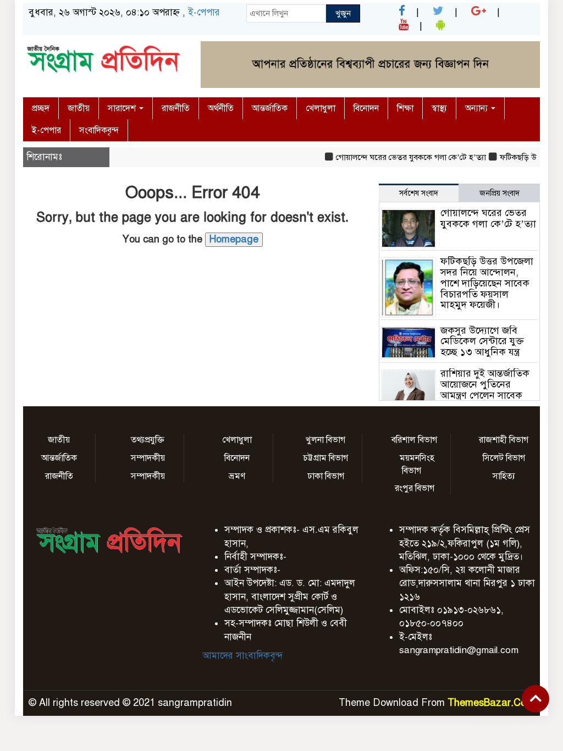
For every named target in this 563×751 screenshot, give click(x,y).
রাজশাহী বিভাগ (503, 439)
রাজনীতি (176, 108)
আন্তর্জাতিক (270, 108)
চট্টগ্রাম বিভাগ (325, 457)
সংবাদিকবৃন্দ (99, 130)
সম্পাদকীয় (148, 457)
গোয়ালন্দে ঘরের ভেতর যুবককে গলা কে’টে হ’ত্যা (404, 157)
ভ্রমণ (237, 476)
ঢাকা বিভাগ (325, 476)
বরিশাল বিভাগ (414, 439)
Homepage (233, 239)
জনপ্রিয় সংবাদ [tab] (499, 193)
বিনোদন (366, 108)
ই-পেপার (204, 12)
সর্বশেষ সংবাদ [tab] (418, 193)
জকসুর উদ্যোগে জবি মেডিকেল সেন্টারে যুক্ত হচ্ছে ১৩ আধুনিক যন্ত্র (482, 341)
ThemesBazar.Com (491, 703)
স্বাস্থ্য (439, 108)
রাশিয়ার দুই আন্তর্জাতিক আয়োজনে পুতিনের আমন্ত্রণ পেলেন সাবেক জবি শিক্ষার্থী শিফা (484, 389)
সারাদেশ (123, 108)
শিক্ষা (405, 108)
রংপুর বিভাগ (414, 488)
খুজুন (343, 13)
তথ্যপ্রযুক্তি (147, 439)
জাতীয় (79, 108)
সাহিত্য (504, 476)
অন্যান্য (477, 108)
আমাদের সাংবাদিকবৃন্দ (242, 655)
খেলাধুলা (320, 108)
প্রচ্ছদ (40, 108)
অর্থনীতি (221, 108)
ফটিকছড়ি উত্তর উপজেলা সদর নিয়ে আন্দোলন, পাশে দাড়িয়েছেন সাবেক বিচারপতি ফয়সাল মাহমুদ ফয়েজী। (486, 283)
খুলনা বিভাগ (325, 439)
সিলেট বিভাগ (504, 457)
